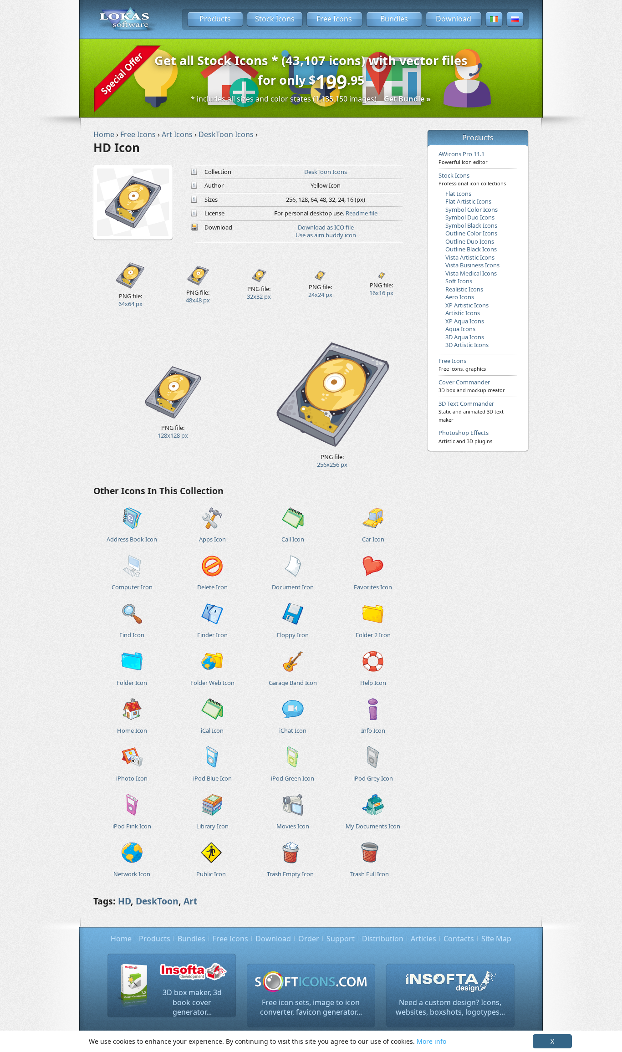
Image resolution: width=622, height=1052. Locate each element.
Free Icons (334, 19)
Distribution (382, 939)
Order (308, 939)
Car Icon (373, 539)
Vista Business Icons (472, 265)
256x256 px (332, 464)
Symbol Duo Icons (470, 217)
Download (453, 19)
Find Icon (131, 635)
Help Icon (373, 683)
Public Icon (211, 874)
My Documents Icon (373, 826)
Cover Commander (471, 385)
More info (431, 1041)
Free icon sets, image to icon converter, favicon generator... (311, 1007)
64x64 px (130, 304)
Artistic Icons (462, 313)
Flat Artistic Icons (468, 201)
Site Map (496, 939)
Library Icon (212, 826)
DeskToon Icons (325, 172)
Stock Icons (275, 19)
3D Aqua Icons (464, 337)
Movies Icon (292, 826)
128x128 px (173, 435)
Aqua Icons (460, 329)
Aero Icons (459, 297)
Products (215, 19)
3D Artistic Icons (467, 345)
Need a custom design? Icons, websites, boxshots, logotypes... (450, 1007)
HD (124, 901)
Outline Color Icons (471, 233)
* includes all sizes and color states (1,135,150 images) (311, 99)
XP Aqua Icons (464, 321)
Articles (423, 939)
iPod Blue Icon (212, 778)
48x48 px (198, 300)
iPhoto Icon (132, 778)
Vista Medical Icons (471, 273)
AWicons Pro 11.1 (463, 157)
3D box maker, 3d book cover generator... (192, 1002)
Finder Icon (212, 635)
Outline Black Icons (471, 249)
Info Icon (373, 730)
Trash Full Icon (369, 874)
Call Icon (292, 539)
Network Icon (131, 874)
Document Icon (293, 587)
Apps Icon (212, 539)
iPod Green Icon (292, 778)
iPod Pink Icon (131, 826)
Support (340, 939)
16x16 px (381, 293)
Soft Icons (458, 281)
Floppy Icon (293, 635)
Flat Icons (458, 193)
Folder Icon (132, 683)
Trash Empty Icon (290, 874)
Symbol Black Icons (471, 225)
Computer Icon (132, 587)
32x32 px (259, 296)
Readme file (361, 213)
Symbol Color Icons (471, 209)
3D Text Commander (471, 411)
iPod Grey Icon (373, 778)
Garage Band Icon (293, 683)
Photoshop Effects (465, 436)
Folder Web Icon (212, 683)
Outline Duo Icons (469, 241)
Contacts (459, 939)
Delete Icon (212, 587)
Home (121, 939)
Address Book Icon (132, 539)
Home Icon (132, 730)
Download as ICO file (326, 227)
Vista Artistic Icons (470, 257)
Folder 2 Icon (373, 635)
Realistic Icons (464, 289)
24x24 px (320, 295)
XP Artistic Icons (467, 305)
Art (190, 901)
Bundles (394, 19)
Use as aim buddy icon (326, 235)
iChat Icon (292, 730)
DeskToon (157, 901)
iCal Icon (212, 730)
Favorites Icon (373, 587)
